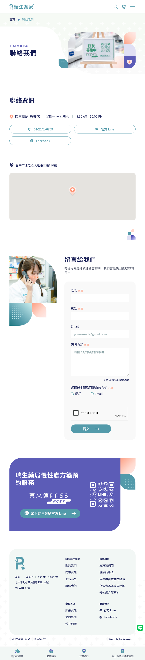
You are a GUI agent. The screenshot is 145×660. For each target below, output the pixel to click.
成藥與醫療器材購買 (112, 579)
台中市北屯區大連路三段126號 (36, 165)
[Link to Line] (140, 628)
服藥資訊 (71, 610)
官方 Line (107, 129)
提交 (86, 428)
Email (99, 393)
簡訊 (78, 393)
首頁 (12, 19)
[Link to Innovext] (128, 639)
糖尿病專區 (17, 656)
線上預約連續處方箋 (123, 656)
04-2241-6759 (43, 129)
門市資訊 (84, 656)
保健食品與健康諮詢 (112, 586)
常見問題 (71, 624)
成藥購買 (51, 656)
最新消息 (71, 579)
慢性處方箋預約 (109, 592)
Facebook (43, 140)
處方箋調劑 (106, 565)
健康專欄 (71, 617)
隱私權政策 (40, 639)
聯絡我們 (71, 586)
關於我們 (71, 565)
